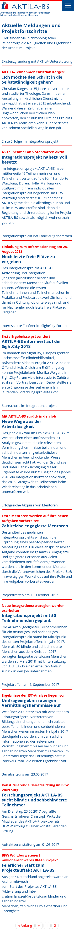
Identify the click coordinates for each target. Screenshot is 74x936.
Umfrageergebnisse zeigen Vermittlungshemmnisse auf (31, 702)
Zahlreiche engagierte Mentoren (35, 526)
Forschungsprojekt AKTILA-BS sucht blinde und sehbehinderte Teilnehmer (34, 800)
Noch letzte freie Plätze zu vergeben (28, 259)
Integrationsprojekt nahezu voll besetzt (34, 159)
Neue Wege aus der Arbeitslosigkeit (21, 423)
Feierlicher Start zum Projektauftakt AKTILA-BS (28, 867)
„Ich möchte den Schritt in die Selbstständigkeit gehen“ (32, 79)
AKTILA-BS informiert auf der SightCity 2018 (31, 343)
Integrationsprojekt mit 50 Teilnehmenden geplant (29, 618)
